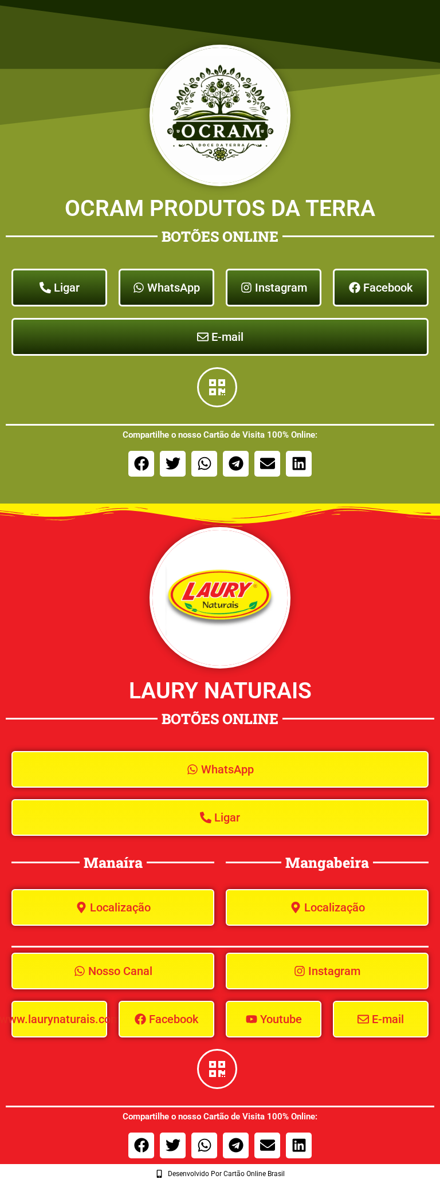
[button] (141, 464)
